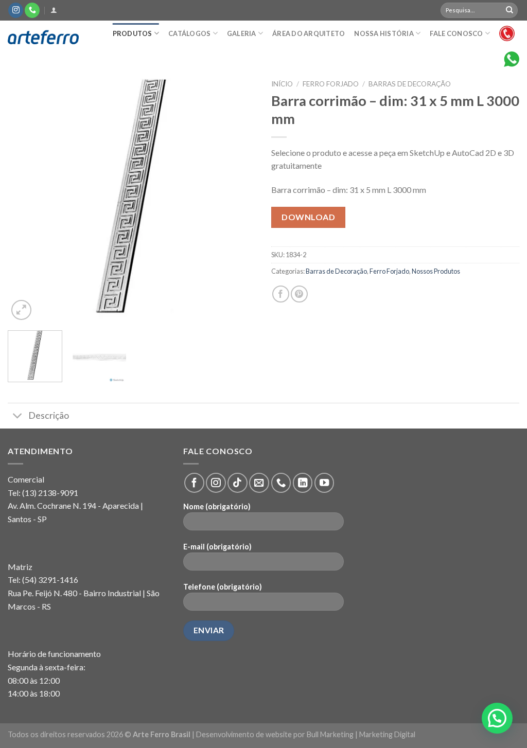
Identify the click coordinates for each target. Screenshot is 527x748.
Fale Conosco (456, 33)
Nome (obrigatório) (217, 506)
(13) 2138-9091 (50, 492)
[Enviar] (509, 10)
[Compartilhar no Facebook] (280, 294)
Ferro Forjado (331, 84)
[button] (497, 718)
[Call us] (32, 10)
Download (308, 217)
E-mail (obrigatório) (217, 546)
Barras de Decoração (409, 84)
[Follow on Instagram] (15, 10)
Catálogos (189, 33)
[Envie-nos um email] (259, 482)
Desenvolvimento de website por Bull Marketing (275, 734)
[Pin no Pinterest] (299, 294)
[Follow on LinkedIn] (302, 482)
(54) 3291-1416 (50, 579)
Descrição (48, 415)
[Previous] (25, 198)
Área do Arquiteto (308, 33)
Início (282, 84)
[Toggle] (18, 417)
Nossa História (384, 33)
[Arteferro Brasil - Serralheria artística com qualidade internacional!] (49, 37)
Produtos (132, 33)
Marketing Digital (387, 734)
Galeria (241, 33)
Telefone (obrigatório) (222, 586)
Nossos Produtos (436, 271)
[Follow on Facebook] (194, 482)
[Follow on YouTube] (324, 482)
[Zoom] (21, 310)
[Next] (238, 198)
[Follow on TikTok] (237, 482)
